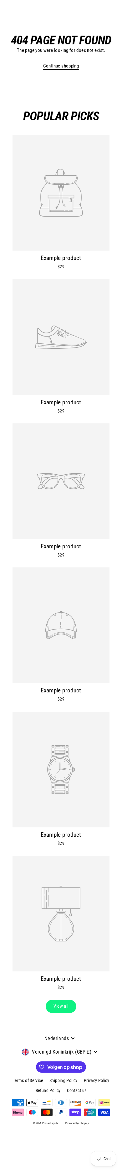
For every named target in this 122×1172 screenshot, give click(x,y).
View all (60, 1006)
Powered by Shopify (77, 1123)
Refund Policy (48, 1090)
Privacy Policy (96, 1080)
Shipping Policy (63, 1080)
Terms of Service (28, 1080)
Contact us (77, 1090)
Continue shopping (61, 66)
